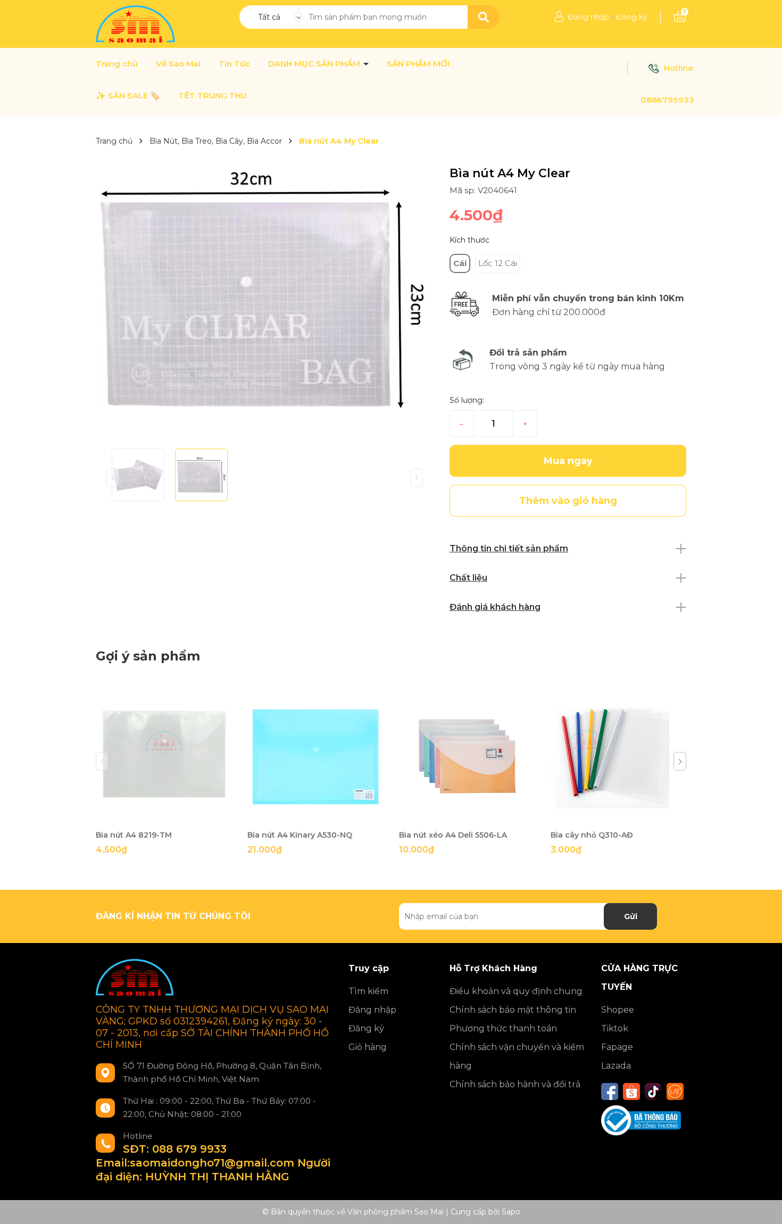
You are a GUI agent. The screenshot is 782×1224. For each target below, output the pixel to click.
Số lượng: (467, 400)
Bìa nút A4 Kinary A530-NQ (299, 835)
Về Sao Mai (178, 64)
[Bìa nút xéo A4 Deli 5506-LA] (467, 756)
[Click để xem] (265, 288)
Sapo (511, 1212)
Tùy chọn (466, 815)
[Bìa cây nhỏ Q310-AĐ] (618, 756)
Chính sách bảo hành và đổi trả (515, 1084)
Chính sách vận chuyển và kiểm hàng (517, 1056)
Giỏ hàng (367, 1047)
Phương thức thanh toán (503, 1028)
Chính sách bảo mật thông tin (513, 1010)
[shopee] (631, 1091)
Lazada (616, 1066)
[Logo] (136, 23)
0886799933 (667, 100)
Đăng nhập (588, 17)
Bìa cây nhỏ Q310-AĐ (592, 835)
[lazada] (675, 1091)
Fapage (617, 1047)
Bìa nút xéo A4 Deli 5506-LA (453, 835)
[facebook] (609, 1091)
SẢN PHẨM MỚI (418, 64)
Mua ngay (568, 461)
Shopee (617, 1010)
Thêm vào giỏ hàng (170, 815)
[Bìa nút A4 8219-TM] (163, 756)
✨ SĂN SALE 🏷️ (128, 96)
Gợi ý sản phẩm (148, 656)
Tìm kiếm (368, 991)
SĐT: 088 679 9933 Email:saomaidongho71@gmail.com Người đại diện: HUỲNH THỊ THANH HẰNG (213, 1163)
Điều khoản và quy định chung (516, 991)
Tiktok (614, 1028)
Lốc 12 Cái (497, 263)
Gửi (630, 916)
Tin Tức (234, 64)
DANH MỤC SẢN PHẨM (315, 64)
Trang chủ (117, 64)
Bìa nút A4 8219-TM (134, 835)
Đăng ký (631, 17)
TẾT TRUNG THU (212, 96)
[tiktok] (653, 1091)
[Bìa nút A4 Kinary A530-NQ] (315, 756)
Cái (460, 263)
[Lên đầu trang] (763, 1205)
